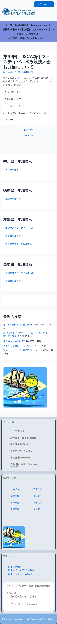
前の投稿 (28, 130)
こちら (6, 119)
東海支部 (15, 502)
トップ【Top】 (13, 25)
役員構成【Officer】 (13, 29)
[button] (39, 29)
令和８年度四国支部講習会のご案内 (20, 324)
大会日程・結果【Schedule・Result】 (28, 38)
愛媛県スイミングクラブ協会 (18, 228)
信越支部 (15, 496)
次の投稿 (28, 135)
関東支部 (37, 489)
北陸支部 (37, 496)
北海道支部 (16, 489)
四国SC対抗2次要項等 (14, 340)
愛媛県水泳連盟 (12, 236)
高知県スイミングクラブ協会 (18, 273)
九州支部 (37, 509)
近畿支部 (37, 502)
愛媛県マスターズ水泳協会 (17, 244)
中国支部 (15, 509)
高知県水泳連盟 (12, 281)
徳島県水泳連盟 (12, 199)
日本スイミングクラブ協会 (21, 570)
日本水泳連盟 (14, 566)
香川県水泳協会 (12, 170)
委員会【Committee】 (28, 34)
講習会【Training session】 (36, 25)
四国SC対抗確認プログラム (16, 345)
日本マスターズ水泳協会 (20, 573)
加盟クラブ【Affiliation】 (37, 29)
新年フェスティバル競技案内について (21, 350)
